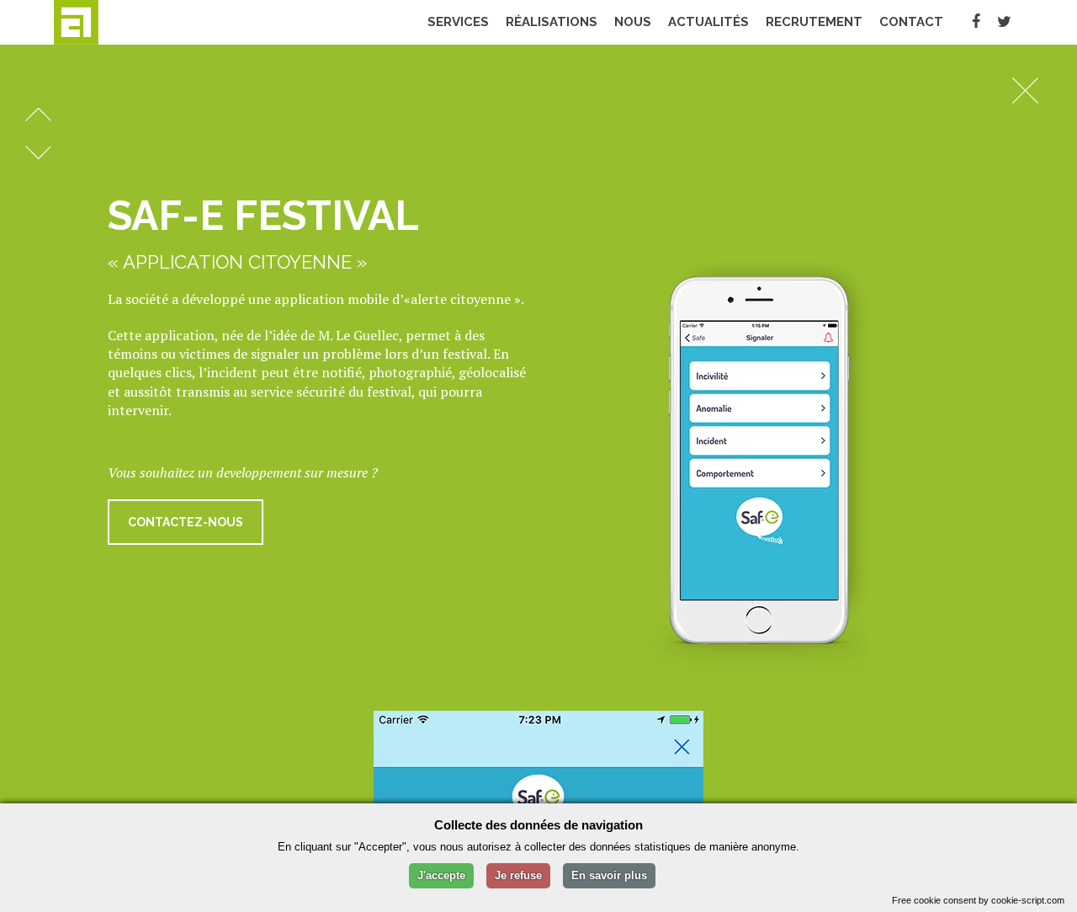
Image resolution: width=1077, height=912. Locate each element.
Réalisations (551, 21)
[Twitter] (1004, 22)
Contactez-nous (185, 522)
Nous (632, 21)
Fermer (1025, 90)
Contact (911, 21)
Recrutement (814, 21)
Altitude (108, 22)
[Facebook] (976, 22)
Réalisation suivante (38, 152)
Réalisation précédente (38, 114)
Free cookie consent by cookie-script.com (978, 900)
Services (458, 21)
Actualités (708, 21)
